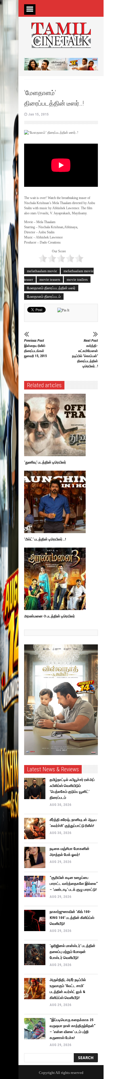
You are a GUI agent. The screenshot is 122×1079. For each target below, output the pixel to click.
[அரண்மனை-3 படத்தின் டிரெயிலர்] (56, 579)
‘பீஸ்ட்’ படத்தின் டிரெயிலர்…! (45, 539)
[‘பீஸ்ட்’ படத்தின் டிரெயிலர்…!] (56, 502)
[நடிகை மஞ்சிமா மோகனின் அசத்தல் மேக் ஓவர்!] (34, 857)
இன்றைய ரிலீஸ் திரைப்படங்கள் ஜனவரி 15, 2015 (35, 348)
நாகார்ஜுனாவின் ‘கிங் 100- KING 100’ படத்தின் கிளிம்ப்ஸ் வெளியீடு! (72, 918)
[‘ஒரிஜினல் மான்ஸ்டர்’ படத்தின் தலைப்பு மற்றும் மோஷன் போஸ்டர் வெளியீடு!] (34, 954)
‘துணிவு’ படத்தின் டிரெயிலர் (45, 462)
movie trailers (77, 279)
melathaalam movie (42, 271)
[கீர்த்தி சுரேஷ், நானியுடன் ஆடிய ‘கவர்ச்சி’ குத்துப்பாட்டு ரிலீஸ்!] (34, 828)
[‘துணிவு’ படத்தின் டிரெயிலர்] (56, 425)
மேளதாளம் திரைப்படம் (44, 296)
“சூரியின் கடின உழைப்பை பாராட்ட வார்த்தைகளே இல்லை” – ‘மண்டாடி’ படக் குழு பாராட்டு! (74, 883)
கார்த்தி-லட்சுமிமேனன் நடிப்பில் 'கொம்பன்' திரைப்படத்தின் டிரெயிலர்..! (85, 353)
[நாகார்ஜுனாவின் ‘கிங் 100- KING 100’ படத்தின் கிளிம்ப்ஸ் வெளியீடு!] (34, 920)
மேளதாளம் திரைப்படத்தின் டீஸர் (51, 288)
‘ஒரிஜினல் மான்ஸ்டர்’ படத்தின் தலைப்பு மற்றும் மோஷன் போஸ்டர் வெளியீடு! (72, 952)
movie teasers (49, 279)
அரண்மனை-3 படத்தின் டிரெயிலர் (49, 616)
